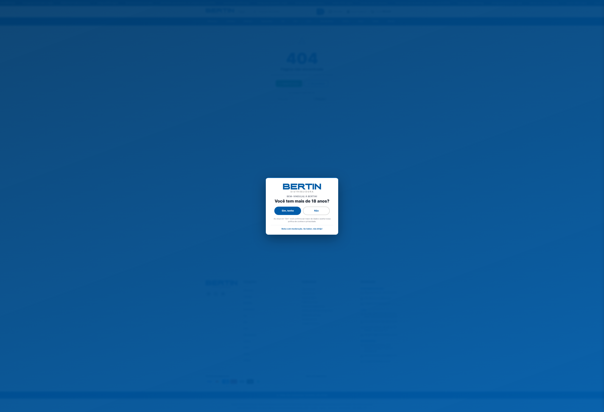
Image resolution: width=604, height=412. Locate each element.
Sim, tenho (288, 210)
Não (316, 210)
